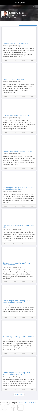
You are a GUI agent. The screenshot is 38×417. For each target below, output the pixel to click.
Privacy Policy (23, 403)
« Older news (19, 394)
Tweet (14, 60)
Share (35, 7)
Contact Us (32, 403)
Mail (32, 60)
